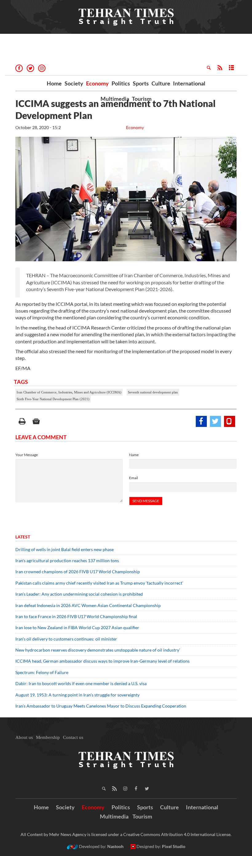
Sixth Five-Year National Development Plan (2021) (53, 399)
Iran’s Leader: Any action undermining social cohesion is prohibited (79, 594)
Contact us (73, 737)
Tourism (142, 98)
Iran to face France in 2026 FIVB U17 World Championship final (76, 616)
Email (133, 477)
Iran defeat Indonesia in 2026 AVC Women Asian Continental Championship (88, 605)
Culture (161, 83)
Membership (48, 737)
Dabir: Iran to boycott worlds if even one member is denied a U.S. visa (81, 683)
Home (54, 83)
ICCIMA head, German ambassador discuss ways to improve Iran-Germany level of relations (102, 661)
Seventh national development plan (153, 392)
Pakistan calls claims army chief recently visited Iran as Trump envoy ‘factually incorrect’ (99, 583)
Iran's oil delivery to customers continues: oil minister (66, 638)
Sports (141, 83)
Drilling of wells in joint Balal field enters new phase (64, 549)
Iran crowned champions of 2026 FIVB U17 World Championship (77, 571)
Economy (97, 83)
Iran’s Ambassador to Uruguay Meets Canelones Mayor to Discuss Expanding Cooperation (100, 705)
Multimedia (114, 98)
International (189, 83)
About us (24, 737)
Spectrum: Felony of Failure (41, 672)
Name (134, 454)
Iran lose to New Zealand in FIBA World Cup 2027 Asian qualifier (77, 627)
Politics (121, 83)
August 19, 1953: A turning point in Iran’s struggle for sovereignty (77, 694)
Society (74, 83)
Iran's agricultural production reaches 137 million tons (67, 560)
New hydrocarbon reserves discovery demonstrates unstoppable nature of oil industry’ (97, 650)
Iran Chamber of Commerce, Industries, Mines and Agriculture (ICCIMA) (69, 392)
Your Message (26, 454)
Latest (22, 536)
